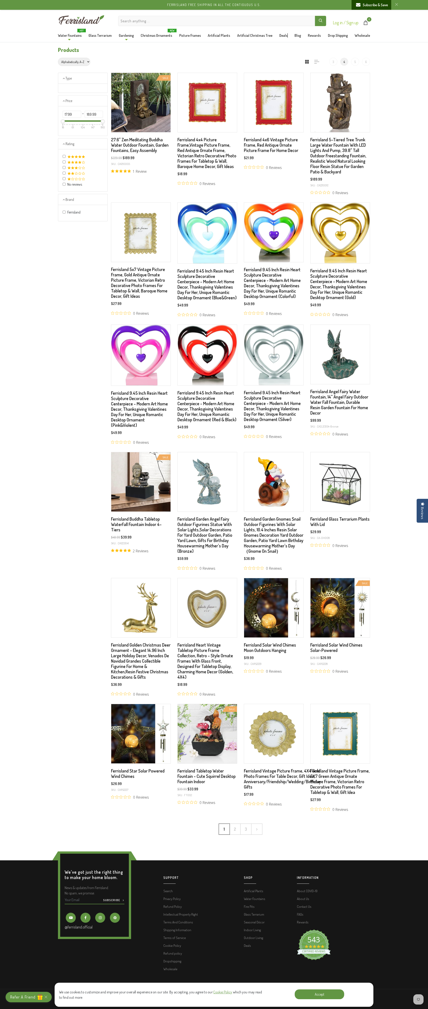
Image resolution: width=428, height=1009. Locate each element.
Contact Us (304, 906)
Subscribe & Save (375, 5)
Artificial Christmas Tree (254, 35)
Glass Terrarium (100, 35)
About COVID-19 (307, 891)
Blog (297, 35)
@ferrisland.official (79, 927)
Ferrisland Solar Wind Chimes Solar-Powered (336, 647)
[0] (365, 23)
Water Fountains (70, 34)
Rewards (314, 35)
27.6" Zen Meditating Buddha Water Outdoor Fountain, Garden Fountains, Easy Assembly (140, 145)
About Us (303, 899)
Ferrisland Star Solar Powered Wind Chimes (138, 773)
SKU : (114, 164)
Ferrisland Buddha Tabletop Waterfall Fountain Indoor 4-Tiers (136, 524)
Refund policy (172, 953)
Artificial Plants (219, 35)
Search (168, 891)
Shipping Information (177, 930)
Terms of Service (174, 938)
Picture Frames (190, 35)
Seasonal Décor (254, 922)
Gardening (126, 35)
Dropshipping (172, 961)
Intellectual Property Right (180, 914)
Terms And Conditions (178, 922)
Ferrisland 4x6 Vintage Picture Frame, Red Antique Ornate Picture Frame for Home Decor (271, 145)
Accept (319, 994)
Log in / (339, 22)
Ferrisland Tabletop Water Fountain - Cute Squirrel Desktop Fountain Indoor (206, 776)
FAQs (300, 914)
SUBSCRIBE (112, 900)
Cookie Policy (222, 992)
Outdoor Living (253, 938)
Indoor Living (252, 930)
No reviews (74, 184)
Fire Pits (249, 906)
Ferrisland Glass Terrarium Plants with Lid (340, 521)
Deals (283, 35)
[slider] (63, 121)
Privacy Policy (172, 899)
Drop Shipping (338, 35)
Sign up (352, 22)
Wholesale (362, 35)
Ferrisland (73, 212)
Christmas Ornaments (156, 34)
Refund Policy (172, 906)
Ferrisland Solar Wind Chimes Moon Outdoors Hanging (270, 647)
